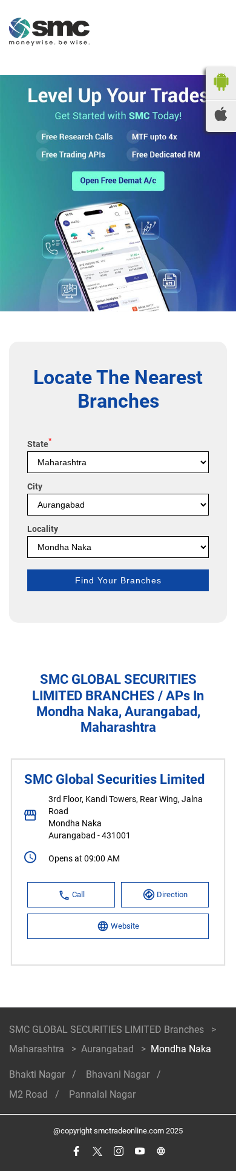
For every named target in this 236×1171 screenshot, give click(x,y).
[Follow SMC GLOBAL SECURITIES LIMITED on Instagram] (118, 1151)
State (39, 444)
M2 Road (28, 1094)
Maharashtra (36, 1049)
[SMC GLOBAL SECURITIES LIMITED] (49, 33)
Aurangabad (107, 1049)
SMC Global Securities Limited (114, 779)
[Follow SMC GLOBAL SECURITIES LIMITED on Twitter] (97, 1151)
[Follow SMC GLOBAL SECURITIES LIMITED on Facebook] (76, 1151)
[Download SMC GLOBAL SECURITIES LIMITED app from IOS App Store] (221, 118)
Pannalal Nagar (102, 1094)
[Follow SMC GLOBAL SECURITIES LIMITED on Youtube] (139, 1151)
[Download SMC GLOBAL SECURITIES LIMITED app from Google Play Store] (221, 93)
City (34, 486)
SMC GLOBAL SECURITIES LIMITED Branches (107, 1029)
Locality (42, 529)
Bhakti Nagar (37, 1074)
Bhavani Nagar (117, 1074)
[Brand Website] (160, 1151)
